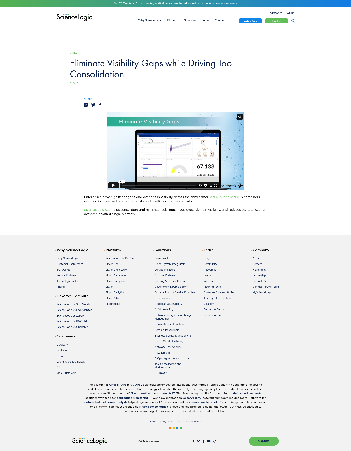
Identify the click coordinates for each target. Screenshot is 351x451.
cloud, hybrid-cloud (224, 197)
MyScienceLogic (262, 292)
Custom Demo (250, 20)
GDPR (179, 422)
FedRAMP (161, 373)
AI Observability (164, 309)
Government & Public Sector (171, 287)
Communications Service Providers (175, 292)
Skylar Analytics (115, 292)
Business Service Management (173, 336)
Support (290, 12)
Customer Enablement (70, 264)
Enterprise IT (162, 258)
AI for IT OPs (117, 384)
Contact (263, 441)
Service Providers (165, 270)
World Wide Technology (71, 362)
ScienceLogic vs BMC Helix (73, 321)
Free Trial (276, 20)
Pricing (61, 287)
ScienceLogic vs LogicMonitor (74, 310)
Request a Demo (214, 309)
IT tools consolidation (153, 406)
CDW (60, 356)
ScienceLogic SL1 (97, 210)
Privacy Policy (166, 422)
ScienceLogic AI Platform (120, 258)
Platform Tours (212, 287)
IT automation (140, 393)
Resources (210, 270)
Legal (153, 422)
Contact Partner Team (266, 287)
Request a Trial (212, 315)
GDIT (60, 367)
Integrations (113, 304)
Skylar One (112, 264)
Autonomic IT (162, 353)
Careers (257, 264)
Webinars (209, 281)
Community (276, 12)
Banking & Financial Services (171, 281)
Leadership (259, 275)
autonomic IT (166, 393)
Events (208, 275)
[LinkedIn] (86, 105)
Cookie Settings (193, 422)
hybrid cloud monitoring (247, 393)
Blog (206, 258)
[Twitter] (93, 105)
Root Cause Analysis (167, 330)
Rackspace (63, 350)
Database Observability (168, 304)
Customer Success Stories (219, 292)
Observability (162, 298)
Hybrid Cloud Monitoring (169, 341)
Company (221, 20)
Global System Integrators (170, 264)
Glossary (209, 304)
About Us (258, 258)
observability (192, 398)
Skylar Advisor (114, 298)
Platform (172, 20)
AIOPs (135, 384)
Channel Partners (165, 275)
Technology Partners (69, 281)
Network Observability (168, 347)
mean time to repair (204, 402)
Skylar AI (111, 287)
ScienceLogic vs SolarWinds (73, 304)
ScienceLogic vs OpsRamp (72, 327)
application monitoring (132, 398)
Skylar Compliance (116, 281)
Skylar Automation (116, 275)
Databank (62, 345)
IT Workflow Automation (169, 324)
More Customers (66, 373)
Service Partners (66, 275)
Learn (205, 20)
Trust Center (64, 270)
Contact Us (259, 281)
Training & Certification (217, 298)
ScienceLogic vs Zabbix (70, 316)
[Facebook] (100, 105)
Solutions (190, 20)
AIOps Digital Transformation (172, 358)
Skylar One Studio (116, 270)
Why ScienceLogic (149, 20)
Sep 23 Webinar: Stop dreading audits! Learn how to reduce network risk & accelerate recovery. (176, 3)
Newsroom (259, 270)
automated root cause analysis (105, 402)
